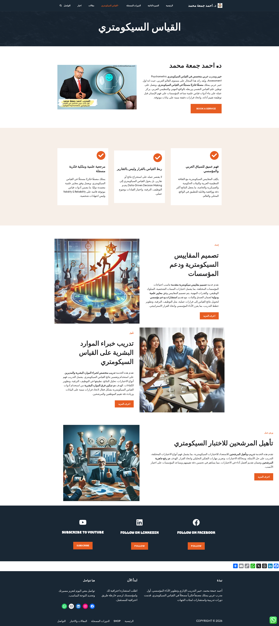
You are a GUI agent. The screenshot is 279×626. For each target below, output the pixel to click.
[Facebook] (92, 606)
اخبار (79, 5)
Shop (117, 621)
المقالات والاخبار (78, 621)
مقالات (91, 5)
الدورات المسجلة (133, 5)
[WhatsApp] (64, 606)
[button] (118, 5)
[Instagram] (85, 606)
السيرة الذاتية (153, 5)
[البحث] (61, 5)
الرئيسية (169, 5)
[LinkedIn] (78, 606)
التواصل (67, 5)
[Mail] (71, 606)
